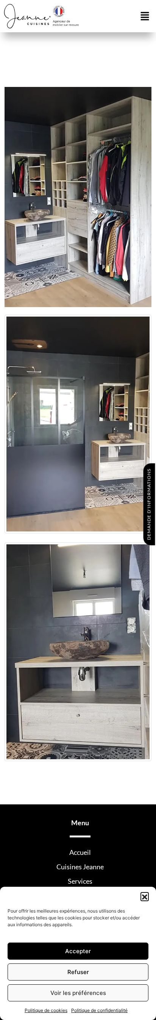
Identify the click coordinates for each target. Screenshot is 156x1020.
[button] (144, 896)
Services (80, 881)
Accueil (80, 852)
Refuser (78, 972)
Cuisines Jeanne (80, 866)
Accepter (78, 951)
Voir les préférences (78, 992)
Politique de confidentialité (99, 1010)
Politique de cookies (46, 1010)
